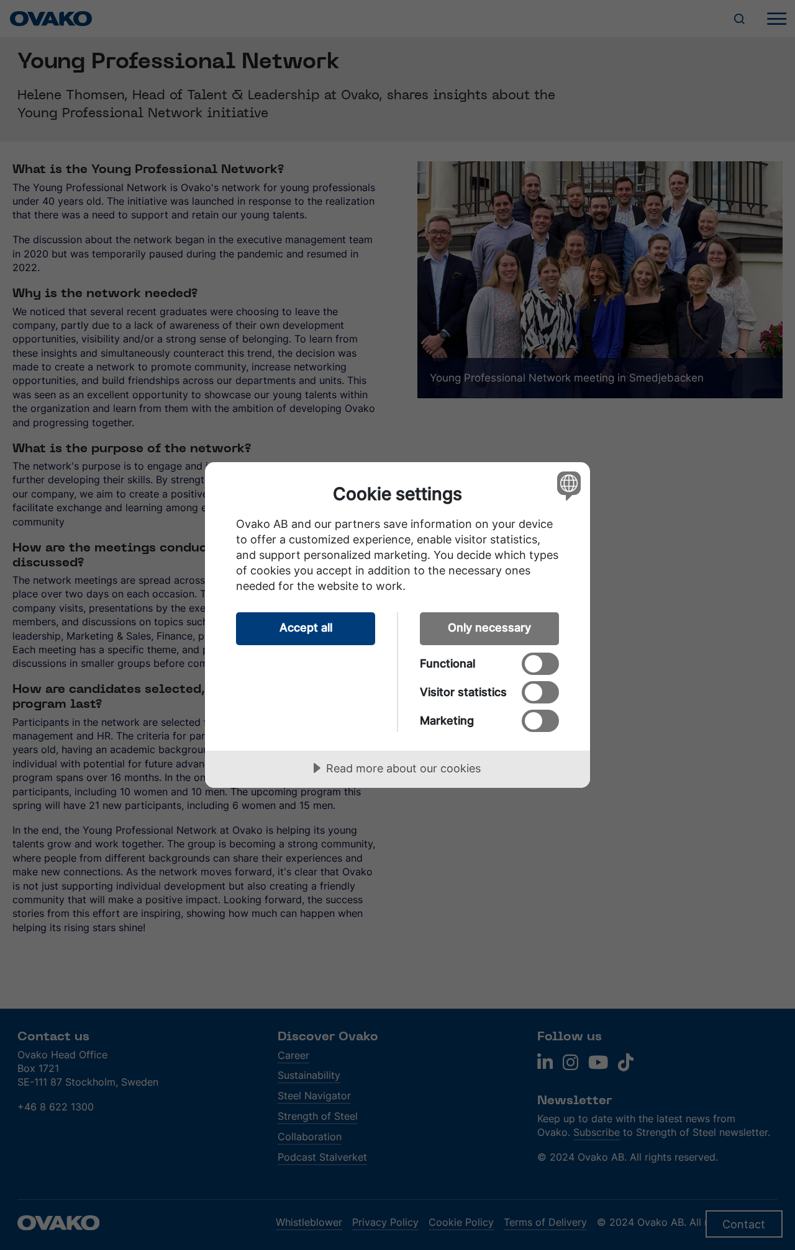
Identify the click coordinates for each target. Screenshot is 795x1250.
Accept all (305, 627)
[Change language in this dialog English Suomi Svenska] (566, 485)
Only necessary (489, 627)
